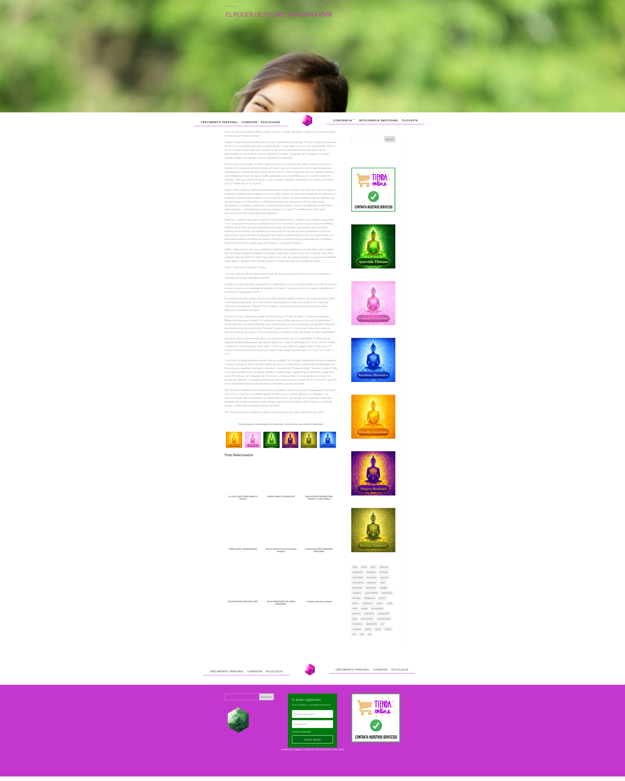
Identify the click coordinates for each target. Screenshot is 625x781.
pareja (364, 608)
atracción (384, 567)
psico (355, 618)
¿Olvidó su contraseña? (301, 731)
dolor (382, 582)
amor (373, 567)
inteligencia (369, 598)
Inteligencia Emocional (379, 120)
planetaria (369, 613)
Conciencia (342, 120)
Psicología (270, 122)
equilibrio (357, 592)
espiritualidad (371, 592)
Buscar (390, 139)
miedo (389, 603)
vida (362, 634)
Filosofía (410, 120)
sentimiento (371, 623)
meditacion (367, 603)
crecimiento (358, 582)
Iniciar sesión (312, 739)
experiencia (387, 592)
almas (364, 567)
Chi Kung (384, 572)
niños (355, 608)
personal (357, 613)
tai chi (378, 629)
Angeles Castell (302, 749)
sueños (368, 629)
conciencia (371, 577)
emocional (357, 587)
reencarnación (383, 618)
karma (355, 603)
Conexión (231, 6)
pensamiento (377, 608)
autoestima (358, 572)
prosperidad (383, 613)
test (354, 634)
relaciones (357, 623)
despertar (371, 582)
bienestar (371, 572)
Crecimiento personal (219, 122)
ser (382, 623)
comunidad (358, 577)
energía (383, 587)
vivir (370, 634)
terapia (388, 629)
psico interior (367, 618)
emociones (371, 587)
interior (382, 598)
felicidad (356, 598)
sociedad (357, 629)
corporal (384, 577)
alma (355, 567)
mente (379, 603)
